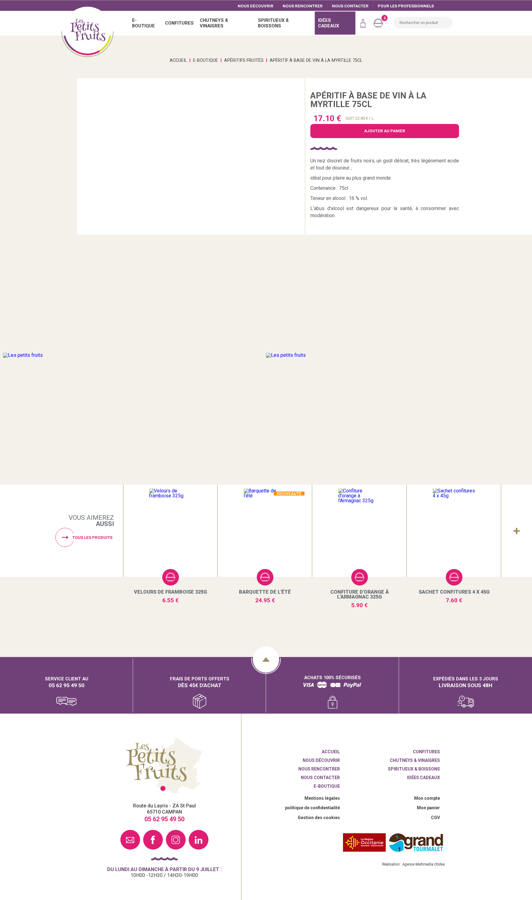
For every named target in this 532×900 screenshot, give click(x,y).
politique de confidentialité (312, 807)
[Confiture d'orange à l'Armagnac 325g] (359, 531)
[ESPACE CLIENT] (363, 23)
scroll (266, 659)
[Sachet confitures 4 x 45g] (454, 531)
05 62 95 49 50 (66, 685)
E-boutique (327, 786)
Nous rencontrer (303, 5)
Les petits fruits (164, 766)
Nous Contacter (350, 5)
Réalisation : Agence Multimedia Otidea (413, 864)
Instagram (176, 840)
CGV (435, 817)
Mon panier (428, 807)
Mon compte (427, 798)
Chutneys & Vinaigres (415, 760)
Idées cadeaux (423, 777)
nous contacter (130, 840)
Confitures (426, 752)
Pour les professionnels (406, 5)
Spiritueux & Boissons (414, 769)
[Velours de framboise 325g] (170, 531)
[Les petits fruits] (134, 355)
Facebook (153, 840)
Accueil (87, 31)
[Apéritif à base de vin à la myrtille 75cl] (190, 156)
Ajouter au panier (170, 577)
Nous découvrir (255, 5)
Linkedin (198, 840)
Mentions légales (322, 798)
